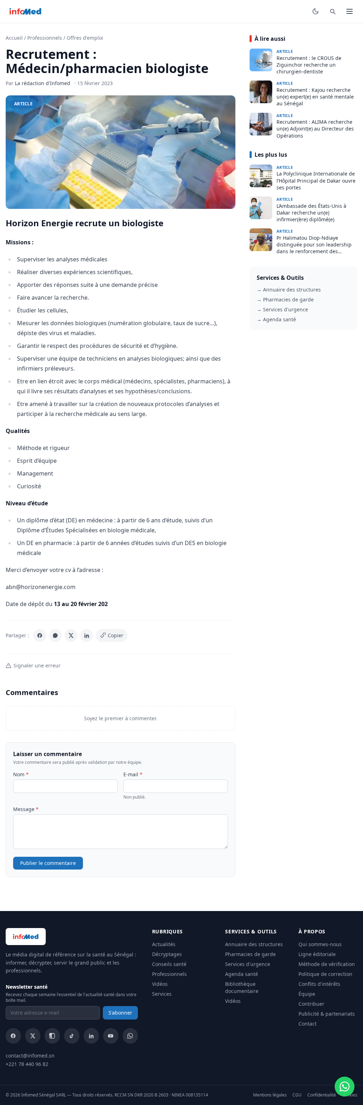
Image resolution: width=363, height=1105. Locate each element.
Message (26, 809)
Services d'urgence (247, 964)
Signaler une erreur (37, 665)
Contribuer (311, 1003)
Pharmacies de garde (250, 954)
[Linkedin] (91, 1036)
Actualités (163, 944)
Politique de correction (325, 974)
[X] (71, 635)
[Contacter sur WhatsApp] (344, 1086)
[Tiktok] (71, 1036)
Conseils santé (169, 964)
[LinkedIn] (86, 635)
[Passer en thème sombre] (315, 11)
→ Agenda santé (276, 319)
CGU (297, 1095)
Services (162, 993)
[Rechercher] (332, 11)
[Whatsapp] (130, 1036)
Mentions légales (270, 1095)
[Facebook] (39, 635)
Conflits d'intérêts (319, 984)
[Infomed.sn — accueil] (25, 11)
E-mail (133, 774)
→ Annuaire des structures (289, 289)
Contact (307, 1023)
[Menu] (349, 11)
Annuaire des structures (254, 944)
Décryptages (167, 954)
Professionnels (44, 37)
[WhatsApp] (55, 635)
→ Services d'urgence (282, 309)
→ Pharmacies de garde (285, 299)
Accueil (14, 37)
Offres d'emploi (85, 37)
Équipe (306, 993)
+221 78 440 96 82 (27, 1064)
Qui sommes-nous (320, 944)
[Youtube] (110, 1036)
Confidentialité (321, 1095)
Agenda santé (241, 974)
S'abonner (120, 1012)
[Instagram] (52, 1036)
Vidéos (160, 984)
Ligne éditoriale (317, 954)
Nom (21, 774)
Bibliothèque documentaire (241, 987)
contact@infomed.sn (30, 1055)
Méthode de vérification (326, 964)
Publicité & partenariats (326, 1013)
